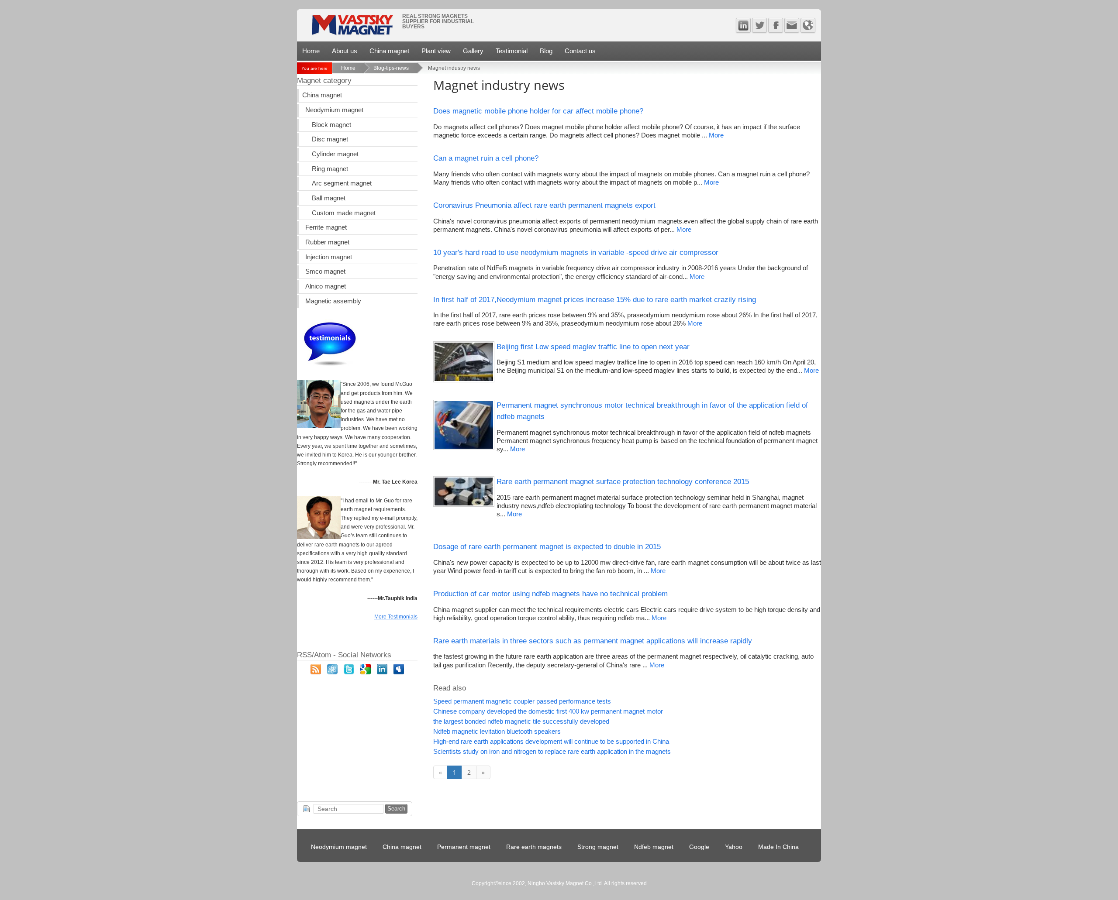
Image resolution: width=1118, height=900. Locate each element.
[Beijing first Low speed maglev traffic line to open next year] (463, 380)
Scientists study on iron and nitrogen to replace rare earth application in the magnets (552, 751)
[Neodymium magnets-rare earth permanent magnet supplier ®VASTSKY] (351, 28)
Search (396, 808)
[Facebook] (775, 25)
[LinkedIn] (382, 672)
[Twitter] (759, 25)
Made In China (778, 847)
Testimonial (512, 51)
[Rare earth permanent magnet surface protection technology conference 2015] (463, 504)
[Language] (808, 25)
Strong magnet (597, 847)
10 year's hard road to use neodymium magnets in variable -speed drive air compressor (575, 252)
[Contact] (791, 25)
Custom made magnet (344, 213)
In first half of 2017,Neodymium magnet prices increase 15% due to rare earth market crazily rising (594, 299)
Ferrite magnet (326, 227)
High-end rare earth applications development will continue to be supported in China (551, 741)
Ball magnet (328, 198)
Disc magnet (330, 139)
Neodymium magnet (334, 109)
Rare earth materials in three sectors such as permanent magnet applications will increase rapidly (592, 640)
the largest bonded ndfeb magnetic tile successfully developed (521, 721)
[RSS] (316, 672)
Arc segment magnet (342, 183)
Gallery (473, 51)
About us (344, 51)
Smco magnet (325, 271)
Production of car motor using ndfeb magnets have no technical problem (550, 593)
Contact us (580, 51)
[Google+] (365, 672)
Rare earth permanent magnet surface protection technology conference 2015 (623, 481)
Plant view (436, 51)
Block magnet (331, 124)
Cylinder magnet (335, 154)
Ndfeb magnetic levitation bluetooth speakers (497, 731)
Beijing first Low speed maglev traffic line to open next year (593, 346)
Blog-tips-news (391, 68)
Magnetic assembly (333, 301)
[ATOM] (332, 672)
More (716, 135)
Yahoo (733, 847)
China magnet (389, 51)
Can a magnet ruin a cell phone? (485, 158)
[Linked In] (743, 25)
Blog (546, 51)
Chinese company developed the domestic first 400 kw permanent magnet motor (548, 711)
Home (311, 51)
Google (699, 847)
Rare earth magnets (534, 847)
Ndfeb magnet (653, 847)
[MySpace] (398, 672)
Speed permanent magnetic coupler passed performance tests (522, 701)
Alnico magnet (325, 286)
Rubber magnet (327, 242)
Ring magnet (330, 168)
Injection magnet (328, 257)
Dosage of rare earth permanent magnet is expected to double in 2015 (547, 546)
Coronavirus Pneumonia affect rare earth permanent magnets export (544, 205)
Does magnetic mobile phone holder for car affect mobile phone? (538, 110)
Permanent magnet (463, 847)
